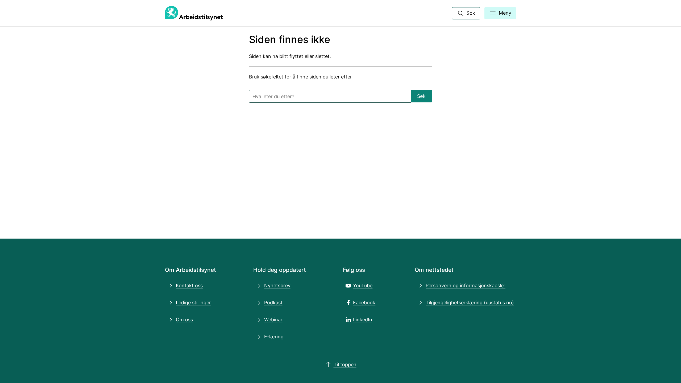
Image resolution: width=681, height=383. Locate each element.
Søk (421, 96)
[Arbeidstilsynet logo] (194, 13)
